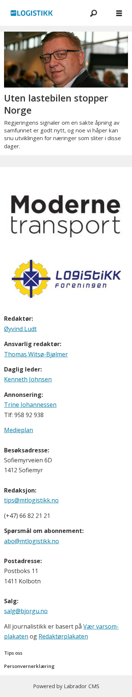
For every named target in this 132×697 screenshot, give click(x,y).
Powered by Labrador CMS (66, 686)
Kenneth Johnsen (28, 379)
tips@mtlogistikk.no (31, 500)
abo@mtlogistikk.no (31, 541)
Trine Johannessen (30, 405)
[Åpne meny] (119, 13)
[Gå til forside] (40, 13)
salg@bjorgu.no (26, 611)
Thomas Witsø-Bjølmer (36, 354)
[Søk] (93, 13)
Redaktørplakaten (63, 636)
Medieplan (18, 430)
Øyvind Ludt (20, 329)
